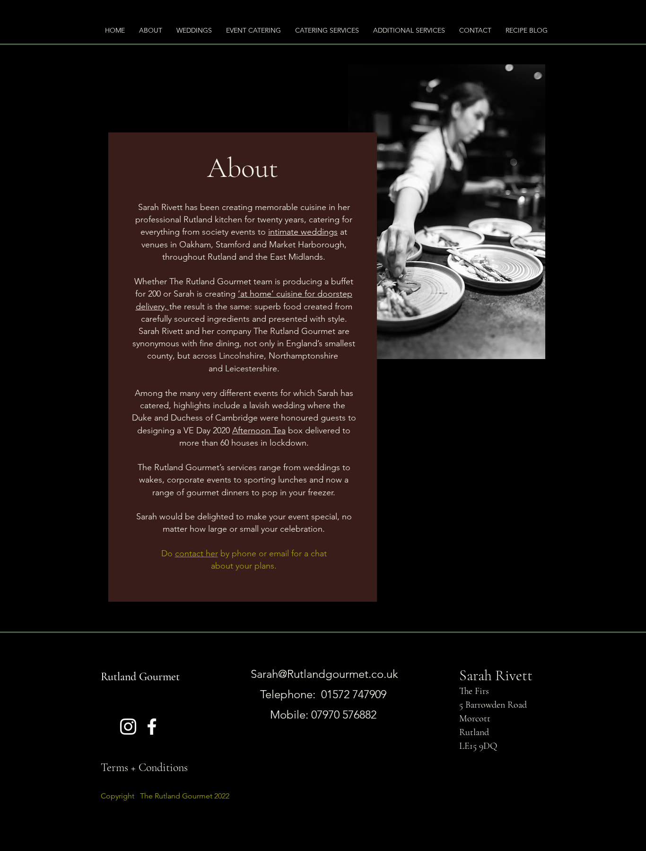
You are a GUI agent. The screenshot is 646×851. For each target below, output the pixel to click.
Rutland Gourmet (140, 677)
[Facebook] (152, 726)
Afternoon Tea (259, 430)
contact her (196, 553)
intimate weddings (303, 232)
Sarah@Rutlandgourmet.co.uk (324, 674)
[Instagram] (128, 726)
